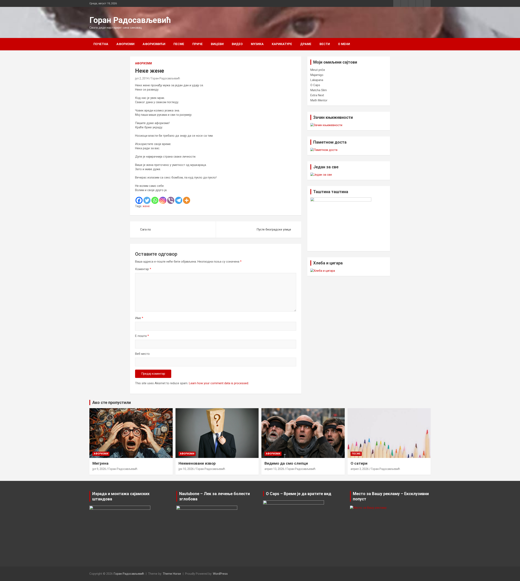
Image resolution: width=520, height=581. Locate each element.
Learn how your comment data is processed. (219, 383)
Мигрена (100, 463)
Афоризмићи (154, 44)
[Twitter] (147, 200)
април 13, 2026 (274, 469)
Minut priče (317, 70)
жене (146, 206)
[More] (186, 200)
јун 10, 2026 (186, 469)
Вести (325, 44)
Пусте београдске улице (274, 229)
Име (139, 318)
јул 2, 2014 (142, 78)
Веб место (142, 354)
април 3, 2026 (360, 469)
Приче (197, 44)
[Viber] (170, 200)
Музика (257, 44)
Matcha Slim (318, 90)
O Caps (315, 85)
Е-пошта (142, 336)
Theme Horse (172, 574)
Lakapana (316, 80)
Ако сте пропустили (111, 402)
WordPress (220, 574)
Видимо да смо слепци (286, 463)
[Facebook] (139, 200)
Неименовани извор (197, 463)
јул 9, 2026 (99, 469)
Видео (237, 44)
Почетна (100, 44)
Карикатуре (282, 44)
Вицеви (217, 44)
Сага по (145, 229)
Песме (178, 44)
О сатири (359, 463)
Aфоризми (125, 44)
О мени (344, 44)
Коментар (143, 269)
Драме (305, 44)
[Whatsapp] (154, 200)
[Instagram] (162, 200)
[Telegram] (178, 200)
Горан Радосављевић (130, 20)
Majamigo (316, 75)
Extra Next (317, 95)
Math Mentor (318, 100)
